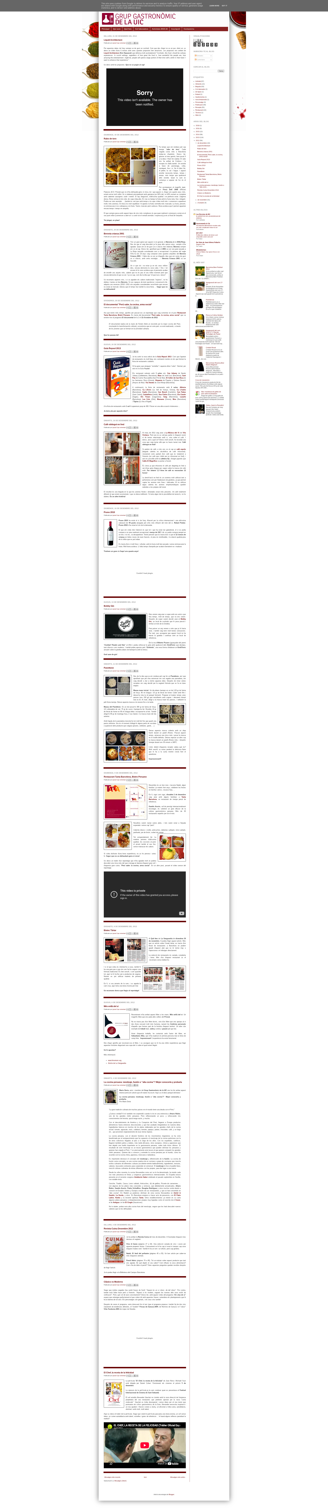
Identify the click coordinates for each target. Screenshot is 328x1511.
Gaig (165, 397)
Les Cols (146, 399)
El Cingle (128, 1202)
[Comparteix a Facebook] (135, 43)
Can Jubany (172, 373)
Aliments (198, 84)
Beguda (198, 86)
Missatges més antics (177, 1477)
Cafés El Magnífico (149, 461)
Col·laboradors (141, 29)
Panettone (109, 668)
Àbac (160, 376)
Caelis (144, 392)
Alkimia (183, 387)
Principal (105, 29)
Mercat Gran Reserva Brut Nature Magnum (215, 364)
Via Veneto (150, 383)
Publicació (199, 105)
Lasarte (183, 397)
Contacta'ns (189, 29)
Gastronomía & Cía (203, 224)
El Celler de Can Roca (174, 378)
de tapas (198, 92)
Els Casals (181, 394)
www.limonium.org (114, 1060)
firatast (197, 94)
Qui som (116, 29)
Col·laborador (200, 89)
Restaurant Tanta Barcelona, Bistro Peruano (125, 777)
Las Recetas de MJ (203, 214)
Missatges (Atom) (120, 1481)
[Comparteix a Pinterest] (137, 43)
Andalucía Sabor (141, 1177)
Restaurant (199, 110)
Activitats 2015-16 (160, 29)
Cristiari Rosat (211, 348)
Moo (175, 399)
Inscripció (175, 29)
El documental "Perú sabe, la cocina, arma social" (128, 304)
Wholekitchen (201, 250)
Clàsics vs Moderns (113, 1282)
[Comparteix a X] (132, 43)
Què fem (127, 29)
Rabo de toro (110, 139)
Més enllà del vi (111, 1006)
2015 (198, 131)
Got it (224, 6)
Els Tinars (145, 397)
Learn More (214, 6)
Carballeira (147, 394)
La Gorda (119, 1195)
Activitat (198, 81)
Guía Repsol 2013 (112, 348)
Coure (177, 1200)
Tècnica (198, 113)
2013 (198, 137)
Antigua (116, 1202)
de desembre (202, 143)
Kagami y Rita (200, 244)
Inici (145, 1477)
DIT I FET (199, 233)
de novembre (202, 200)
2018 (198, 125)
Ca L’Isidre (181, 390)
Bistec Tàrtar (110, 930)
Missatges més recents (112, 1477)
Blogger (171, 1494)
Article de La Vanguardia (117, 1063)
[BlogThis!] (130, 43)
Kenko (117, 1198)
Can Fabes (181, 392)
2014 (198, 134)
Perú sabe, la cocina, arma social (165, 315)
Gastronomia (199, 97)
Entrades (199, 56)
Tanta (141, 1198)
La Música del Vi (173, 433)
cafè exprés (181, 449)
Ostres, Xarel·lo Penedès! (215, 405)
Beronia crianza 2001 (114, 234)
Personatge (199, 102)
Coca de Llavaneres (202, 380)
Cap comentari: (121, 43)
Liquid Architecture (113, 40)
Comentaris (200, 60)
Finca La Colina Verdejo (214, 315)
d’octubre (201, 203)
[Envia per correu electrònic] (127, 43)
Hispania (158, 380)
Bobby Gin (109, 606)
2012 (198, 140)
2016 (198, 128)
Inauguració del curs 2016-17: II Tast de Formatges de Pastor (213, 332)
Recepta (198, 107)
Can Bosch (162, 392)
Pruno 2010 (109, 512)
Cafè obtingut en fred (114, 424)
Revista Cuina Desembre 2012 (118, 1229)
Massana (160, 399)
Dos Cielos (163, 394)
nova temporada (201, 99)
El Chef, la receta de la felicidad (119, 1373)
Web (197, 115)
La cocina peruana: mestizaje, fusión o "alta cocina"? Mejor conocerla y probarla (143, 1082)
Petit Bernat (210, 300)
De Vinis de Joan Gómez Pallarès (208, 242)
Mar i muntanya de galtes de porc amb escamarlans (211, 392)
